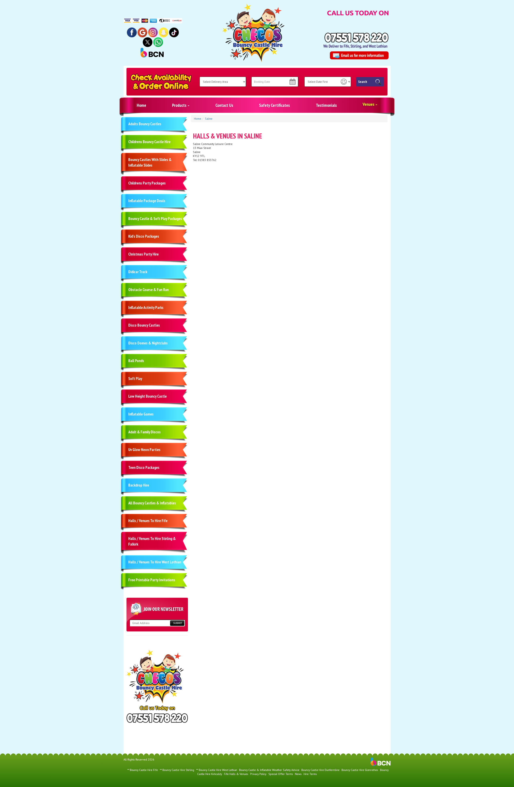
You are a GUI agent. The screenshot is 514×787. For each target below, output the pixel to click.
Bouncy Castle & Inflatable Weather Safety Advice (269, 770)
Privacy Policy (258, 774)
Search (362, 81)
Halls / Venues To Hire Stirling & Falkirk (152, 541)
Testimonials (326, 105)
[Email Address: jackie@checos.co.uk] (359, 55)
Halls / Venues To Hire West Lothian (154, 562)
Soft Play (135, 378)
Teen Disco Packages (143, 467)
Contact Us (224, 105)
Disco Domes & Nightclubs (148, 343)
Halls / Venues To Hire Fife (147, 520)
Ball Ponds (136, 360)
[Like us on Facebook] (132, 32)
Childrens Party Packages (147, 183)
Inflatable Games (141, 414)
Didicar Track (137, 271)
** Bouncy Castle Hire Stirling (177, 770)
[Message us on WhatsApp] (158, 42)
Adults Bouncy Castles (144, 123)
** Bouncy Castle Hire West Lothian (216, 770)
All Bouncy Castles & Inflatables (152, 503)
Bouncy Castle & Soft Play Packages (155, 218)
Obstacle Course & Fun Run (148, 289)
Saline (208, 118)
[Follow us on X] (148, 42)
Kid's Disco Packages (143, 236)
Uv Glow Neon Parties (144, 449)
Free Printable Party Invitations (151, 579)
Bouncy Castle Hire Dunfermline (320, 770)
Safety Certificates (274, 105)
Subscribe (177, 623)
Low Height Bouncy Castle (147, 396)
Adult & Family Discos (144, 432)
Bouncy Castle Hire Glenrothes (360, 770)
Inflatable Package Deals (146, 200)
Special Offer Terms (280, 774)
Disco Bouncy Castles (144, 325)
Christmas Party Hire (143, 254)
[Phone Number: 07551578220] (356, 38)
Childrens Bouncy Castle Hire (149, 141)
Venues (369, 104)
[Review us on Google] (142, 32)
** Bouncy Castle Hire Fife (142, 770)
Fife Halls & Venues (236, 774)
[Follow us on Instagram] (153, 32)
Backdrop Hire (138, 485)
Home (141, 105)
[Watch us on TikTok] (174, 32)
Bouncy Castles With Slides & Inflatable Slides (149, 162)
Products (179, 105)
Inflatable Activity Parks (145, 307)
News (298, 774)
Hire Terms (310, 774)
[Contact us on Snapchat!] (163, 32)
